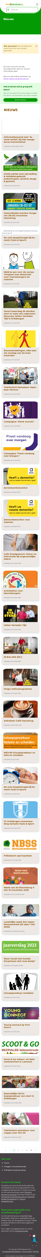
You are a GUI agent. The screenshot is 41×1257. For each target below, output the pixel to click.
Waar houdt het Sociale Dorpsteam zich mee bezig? (19, 959)
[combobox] (22, 9)
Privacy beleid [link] (27, 1251)
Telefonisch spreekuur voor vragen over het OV (19, 1131)
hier (30, 1216)
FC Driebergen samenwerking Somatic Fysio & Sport (19, 822)
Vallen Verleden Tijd (15, 625)
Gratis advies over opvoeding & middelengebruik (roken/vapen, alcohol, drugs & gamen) (20, 177)
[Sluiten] (36, 46)
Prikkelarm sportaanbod (18, 855)
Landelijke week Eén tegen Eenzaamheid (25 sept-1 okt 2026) (19, 924)
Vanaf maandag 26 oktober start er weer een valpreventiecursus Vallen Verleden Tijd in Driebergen (20, 315)
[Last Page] (27, 1150)
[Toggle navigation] (37, 4)
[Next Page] (22, 1150)
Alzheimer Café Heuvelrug (18, 721)
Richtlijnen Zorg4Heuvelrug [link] (15, 1170)
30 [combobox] (31, 1150)
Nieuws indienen (20, 100)
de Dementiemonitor (16, 488)
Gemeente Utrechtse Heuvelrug (14, 1197)
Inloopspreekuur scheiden (19, 993)
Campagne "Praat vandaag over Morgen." (19, 454)
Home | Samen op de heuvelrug (16, 79)
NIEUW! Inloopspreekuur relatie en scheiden (19, 753)
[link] (12, 4)
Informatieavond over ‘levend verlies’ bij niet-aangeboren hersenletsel (19, 139)
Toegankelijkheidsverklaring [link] (11, 1251)
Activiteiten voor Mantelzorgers (13, 592)
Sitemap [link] (36, 1251)
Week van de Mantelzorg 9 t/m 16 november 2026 (19, 888)
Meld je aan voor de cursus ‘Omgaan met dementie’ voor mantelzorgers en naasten (19, 276)
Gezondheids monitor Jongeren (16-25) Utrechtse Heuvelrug (20, 215)
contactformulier (21, 1231)
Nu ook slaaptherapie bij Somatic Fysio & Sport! (19, 238)
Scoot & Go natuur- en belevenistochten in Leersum (19, 1060)
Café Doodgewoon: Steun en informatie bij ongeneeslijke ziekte (20, 556)
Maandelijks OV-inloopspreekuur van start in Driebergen (19, 1096)
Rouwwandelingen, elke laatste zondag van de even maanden (20, 353)
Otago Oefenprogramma (18, 689)
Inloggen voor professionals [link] (15, 1166)
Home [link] (6, 1163)
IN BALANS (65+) (13, 657)
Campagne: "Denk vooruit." (19, 421)
